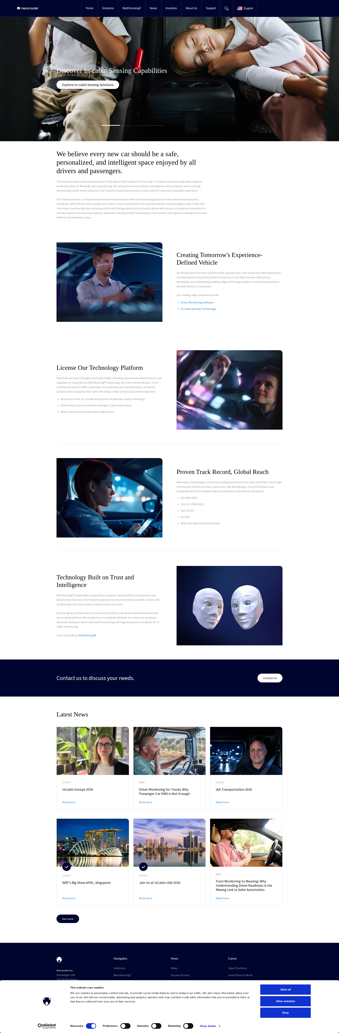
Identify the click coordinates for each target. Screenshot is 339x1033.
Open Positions (237, 968)
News (174, 968)
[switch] (125, 1026)
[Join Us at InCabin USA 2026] (169, 862)
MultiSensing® (122, 975)
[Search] (226, 8)
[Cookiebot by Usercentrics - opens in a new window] (46, 1026)
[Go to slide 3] (149, 125)
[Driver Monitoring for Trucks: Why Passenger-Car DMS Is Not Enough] (169, 768)
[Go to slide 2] (117, 125)
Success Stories (180, 975)
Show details (208, 1026)
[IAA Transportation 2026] (246, 768)
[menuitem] (89, 8)
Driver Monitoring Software (197, 302)
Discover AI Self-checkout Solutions (88, 89)
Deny (285, 1012)
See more (67, 919)
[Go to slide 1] (84, 125)
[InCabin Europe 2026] (93, 768)
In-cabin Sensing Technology (198, 309)
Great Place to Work (240, 975)
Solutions (119, 968)
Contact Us (270, 678)
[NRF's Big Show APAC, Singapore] (93, 862)
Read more (68, 802)
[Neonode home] (28, 8)
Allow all (285, 989)
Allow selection (285, 1001)
